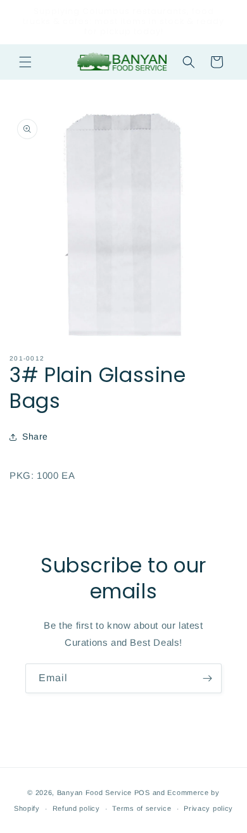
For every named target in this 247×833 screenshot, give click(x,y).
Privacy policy (208, 808)
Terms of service (141, 808)
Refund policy (76, 808)
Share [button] (35, 436)
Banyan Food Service (94, 792)
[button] (25, 62)
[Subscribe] (207, 678)
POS (142, 792)
